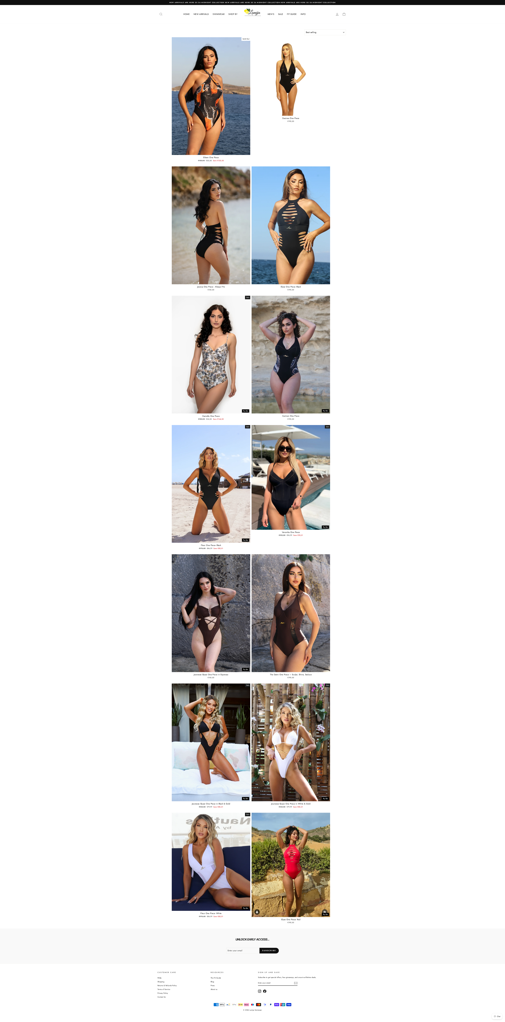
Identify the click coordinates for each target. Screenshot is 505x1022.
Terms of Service (164, 989)
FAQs (159, 978)
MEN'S (271, 14)
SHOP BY (232, 14)
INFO (303, 14)
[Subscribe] (295, 983)
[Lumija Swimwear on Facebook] (264, 991)
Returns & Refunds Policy (167, 985)
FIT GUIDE (292, 14)
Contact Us (162, 997)
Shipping (161, 981)
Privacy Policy (163, 993)
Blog (212, 981)
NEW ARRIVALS (201, 14)
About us (214, 989)
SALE (280, 14)
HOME (186, 14)
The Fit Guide (216, 978)
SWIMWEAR (218, 14)
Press (213, 985)
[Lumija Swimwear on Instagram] (259, 991)
